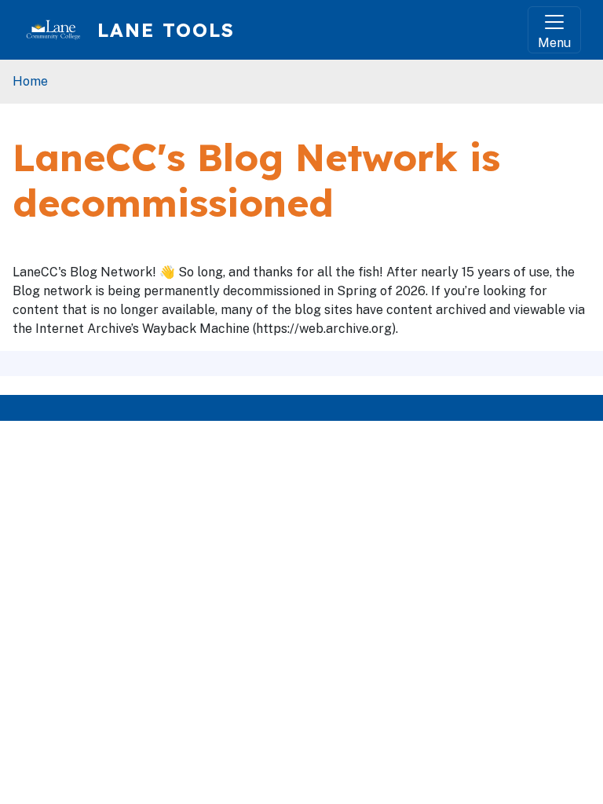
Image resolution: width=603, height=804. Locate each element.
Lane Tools (166, 30)
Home (30, 81)
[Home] (59, 30)
